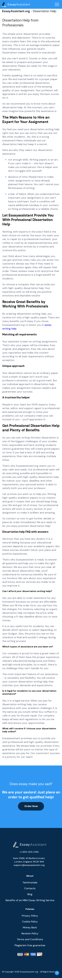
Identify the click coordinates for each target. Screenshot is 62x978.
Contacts (29, 888)
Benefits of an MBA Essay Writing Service (30, 900)
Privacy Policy (30, 915)
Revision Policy (29, 933)
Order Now (31, 806)
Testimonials (29, 882)
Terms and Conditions (30, 939)
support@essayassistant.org (29, 865)
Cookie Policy (30, 921)
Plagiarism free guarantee (30, 945)
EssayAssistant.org (16, 11)
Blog (29, 894)
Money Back (30, 927)
